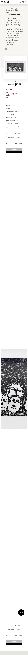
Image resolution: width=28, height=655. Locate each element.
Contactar (14, 149)
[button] (15, 81)
